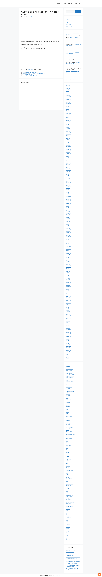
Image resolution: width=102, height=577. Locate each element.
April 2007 (67, 343)
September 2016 (68, 186)
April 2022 (67, 93)
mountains (67, 460)
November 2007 (68, 333)
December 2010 (68, 282)
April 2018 (67, 160)
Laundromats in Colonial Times (74, 37)
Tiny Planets (68, 527)
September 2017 (68, 170)
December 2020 (68, 116)
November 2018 (68, 150)
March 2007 (68, 344)
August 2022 (68, 88)
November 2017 (68, 167)
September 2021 (68, 103)
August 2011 (68, 271)
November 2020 (68, 117)
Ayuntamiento (68, 388)
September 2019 (68, 136)
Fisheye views (68, 421)
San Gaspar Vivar (69, 499)
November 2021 (68, 100)
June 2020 (67, 124)
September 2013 (68, 236)
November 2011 (68, 267)
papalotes (34, 73)
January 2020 (68, 131)
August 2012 (68, 254)
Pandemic (67, 467)
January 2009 (68, 314)
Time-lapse (68, 525)
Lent (66, 449)
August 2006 (68, 354)
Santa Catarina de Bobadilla (70, 507)
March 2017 (68, 178)
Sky (66, 513)
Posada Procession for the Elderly (73, 561)
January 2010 (68, 297)
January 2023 (68, 85)
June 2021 (67, 107)
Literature (67, 452)
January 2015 (68, 214)
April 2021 (67, 110)
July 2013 (67, 239)
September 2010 (68, 286)
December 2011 (68, 265)
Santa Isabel (68, 509)
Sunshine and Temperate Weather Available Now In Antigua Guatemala (73, 558)
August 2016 (68, 188)
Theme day (68, 524)
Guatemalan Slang (69, 438)
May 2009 (67, 308)
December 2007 (68, 332)
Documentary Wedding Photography (72, 414)
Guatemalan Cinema (69, 432)
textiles (67, 521)
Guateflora (67, 430)
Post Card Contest (69, 478)
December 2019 (68, 132)
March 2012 (68, 261)
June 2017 (67, 174)
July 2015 (67, 206)
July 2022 (67, 89)
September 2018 (68, 153)
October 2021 (68, 102)
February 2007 (68, 346)
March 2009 (68, 311)
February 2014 (68, 229)
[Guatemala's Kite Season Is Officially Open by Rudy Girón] (34, 38)
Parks (67, 471)
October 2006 (68, 351)
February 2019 (68, 146)
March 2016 (68, 195)
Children (23, 72)
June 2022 (67, 91)
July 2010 (67, 289)
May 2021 (67, 109)
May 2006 (67, 358)
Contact (58, 3)
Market (67, 455)
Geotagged (68, 428)
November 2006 (68, 350)
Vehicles (67, 531)
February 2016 (68, 196)
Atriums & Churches (69, 387)
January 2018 (68, 164)
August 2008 (68, 321)
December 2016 (68, 182)
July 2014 (67, 222)
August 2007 (68, 337)
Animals (67, 367)
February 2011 (68, 279)
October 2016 (68, 185)
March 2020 (68, 128)
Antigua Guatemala (69, 373)
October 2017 (68, 168)
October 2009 (68, 301)
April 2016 (67, 193)
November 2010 (68, 283)
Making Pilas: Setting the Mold (74, 77)
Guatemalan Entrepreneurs (70, 434)
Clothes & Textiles (69, 403)
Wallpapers (67, 536)
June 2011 (67, 274)
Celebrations (68, 396)
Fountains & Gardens (69, 427)
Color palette (68, 405)
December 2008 (68, 315)
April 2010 (67, 293)
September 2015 (68, 203)
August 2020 (68, 121)
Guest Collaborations (69, 439)
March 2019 (68, 145)
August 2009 (68, 304)
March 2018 (68, 161)
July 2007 (67, 339)
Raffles (67, 481)
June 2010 (67, 290)
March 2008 (68, 328)
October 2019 (68, 135)
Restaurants (68, 488)
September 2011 (68, 269)
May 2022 (67, 92)
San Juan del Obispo (69, 500)
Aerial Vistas (68, 366)
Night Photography (69, 464)
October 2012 (68, 251)
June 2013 (67, 240)
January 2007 (68, 347)
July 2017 (67, 172)
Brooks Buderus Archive (70, 391)
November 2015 (68, 200)
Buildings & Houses (69, 392)
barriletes (24, 73)
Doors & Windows (69, 416)
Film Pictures (68, 420)
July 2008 (67, 322)
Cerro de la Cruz (68, 399)
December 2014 (68, 215)
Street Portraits (68, 518)
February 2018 (68, 163)
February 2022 (68, 96)
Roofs (67, 491)
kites (31, 73)
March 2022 (68, 95)
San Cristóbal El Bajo (69, 496)
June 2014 (67, 224)
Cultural (67, 409)
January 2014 (68, 231)
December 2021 (68, 99)
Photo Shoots (77, 3)
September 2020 (68, 120)
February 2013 (68, 246)
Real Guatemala (68, 485)
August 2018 (68, 154)
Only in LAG (68, 466)
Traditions (67, 528)
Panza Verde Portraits (69, 470)
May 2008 (67, 325)
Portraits (67, 477)
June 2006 (67, 357)
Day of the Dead (68, 410)
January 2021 (68, 114)
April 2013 (67, 243)
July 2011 (67, 272)
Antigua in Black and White (70, 374)
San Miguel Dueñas (69, 503)
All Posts (64, 3)
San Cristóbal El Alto (69, 495)
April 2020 (67, 127)
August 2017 (68, 171)
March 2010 (68, 294)
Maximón (67, 456)
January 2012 (68, 264)
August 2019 (68, 138)
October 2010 (68, 285)
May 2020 (67, 125)
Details (67, 413)
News (67, 463)
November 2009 (68, 300)
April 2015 (67, 210)
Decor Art (67, 412)
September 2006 (68, 353)
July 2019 (67, 139)
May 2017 (67, 175)
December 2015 (68, 199)
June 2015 (67, 207)
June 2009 (67, 307)
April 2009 (67, 310)
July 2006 (67, 355)
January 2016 (68, 197)
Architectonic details (69, 381)
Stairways (67, 516)
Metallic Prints (68, 459)
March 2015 (68, 211)
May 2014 (67, 225)
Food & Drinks (68, 424)
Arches (67, 380)
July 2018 (67, 156)
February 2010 (68, 296)
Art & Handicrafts (69, 385)
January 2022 (68, 98)
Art (66, 384)
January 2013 (68, 247)
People (67, 473)
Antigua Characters (69, 370)
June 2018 (67, 157)
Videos (35, 72)
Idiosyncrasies (68, 445)
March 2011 (68, 278)
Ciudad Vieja (68, 402)
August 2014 (68, 221)
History (67, 441)
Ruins (67, 492)
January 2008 (68, 330)
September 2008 (68, 319)
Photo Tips (67, 474)
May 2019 (67, 142)
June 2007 (67, 340)
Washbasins (68, 539)
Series (67, 510)
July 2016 (67, 189)
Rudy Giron (30, 69)
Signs (67, 511)
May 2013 (67, 242)
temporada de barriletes (41, 73)
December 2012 (68, 249)
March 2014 (68, 228)
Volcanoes (67, 534)
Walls (67, 538)
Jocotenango (68, 446)
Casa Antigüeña (68, 395)
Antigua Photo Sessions (70, 376)
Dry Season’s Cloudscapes (71, 563)
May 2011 (67, 275)
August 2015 (68, 204)
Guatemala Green (69, 431)
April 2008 (67, 326)
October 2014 (68, 218)
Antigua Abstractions (69, 369)
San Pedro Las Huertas (30, 72)
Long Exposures (68, 453)
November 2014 (68, 217)
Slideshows (68, 514)
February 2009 (68, 312)
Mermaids (67, 457)
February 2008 (68, 329)
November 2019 (68, 134)
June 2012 (67, 257)
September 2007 (68, 336)
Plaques (67, 475)
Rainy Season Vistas (69, 482)
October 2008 (68, 318)
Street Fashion (68, 517)
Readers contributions (69, 484)
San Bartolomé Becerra (69, 493)
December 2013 (68, 232)
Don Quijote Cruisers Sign (27, 74)
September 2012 (68, 253)
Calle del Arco (68, 394)
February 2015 (68, 213)
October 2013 (68, 235)
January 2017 (68, 181)
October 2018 (68, 152)
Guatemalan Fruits (69, 437)
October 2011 (68, 268)
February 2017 (68, 179)
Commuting (68, 406)
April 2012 (67, 260)
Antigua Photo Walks (69, 377)
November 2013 (68, 233)
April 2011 (67, 276)
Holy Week (67, 442)
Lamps (67, 448)
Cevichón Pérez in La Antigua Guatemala (29, 75)
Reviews (67, 489)
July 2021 (67, 106)
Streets (67, 520)
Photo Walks (70, 3)
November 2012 (68, 250)
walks (67, 535)
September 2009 (68, 303)
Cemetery (67, 398)
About (54, 3)
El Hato (67, 417)
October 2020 (68, 118)
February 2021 (68, 113)
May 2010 (67, 292)
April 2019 (67, 143)
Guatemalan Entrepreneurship (71, 435)
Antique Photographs (69, 378)
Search (77, 11)
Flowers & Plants (68, 423)
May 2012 (67, 258)
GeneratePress (59, 575)
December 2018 (68, 149)
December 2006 (68, 348)
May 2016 (67, 192)
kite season (28, 73)
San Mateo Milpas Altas (70, 502)
